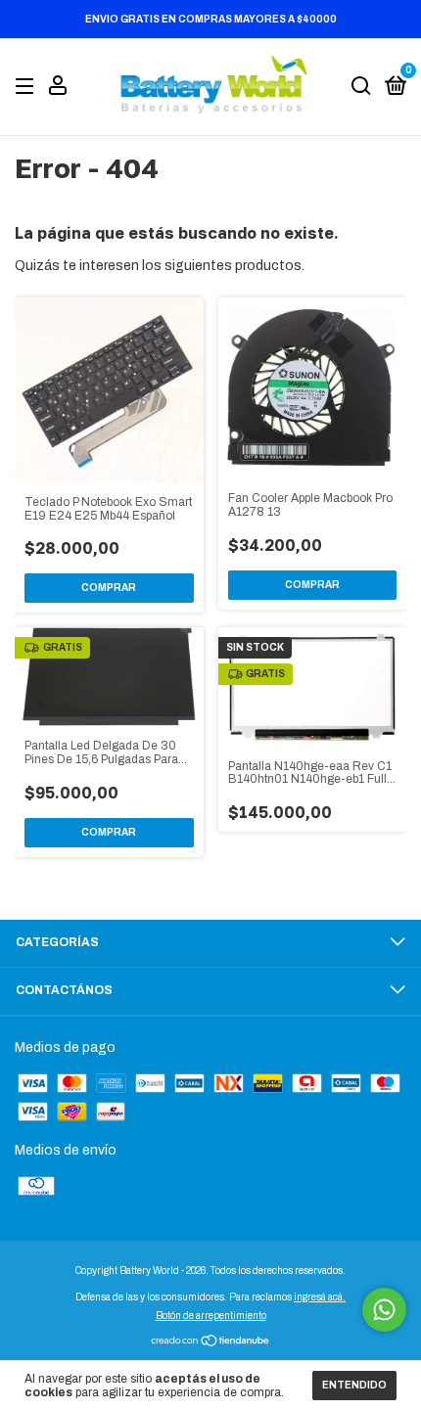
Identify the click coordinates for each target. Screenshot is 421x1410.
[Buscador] (361, 87)
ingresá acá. (320, 1297)
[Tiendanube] (211, 1343)
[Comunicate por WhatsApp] (384, 1310)
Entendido (354, 1385)
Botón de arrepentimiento (211, 1315)
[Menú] (28, 87)
